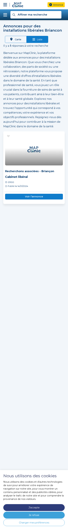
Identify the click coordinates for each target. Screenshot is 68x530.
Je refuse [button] (34, 515)
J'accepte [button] (34, 507)
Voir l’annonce (34, 196)
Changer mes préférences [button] (34, 522)
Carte (17, 39)
